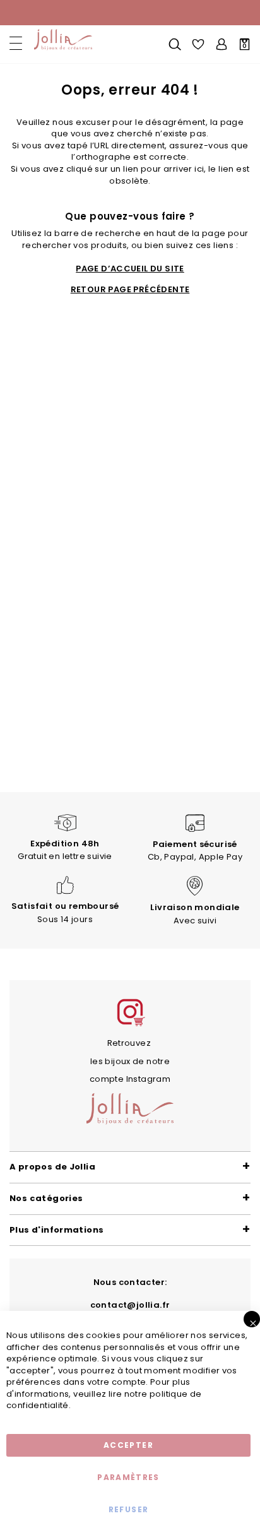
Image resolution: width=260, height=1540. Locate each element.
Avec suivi (194, 914)
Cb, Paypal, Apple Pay (195, 850)
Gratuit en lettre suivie (65, 850)
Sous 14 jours (65, 912)
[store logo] (61, 39)
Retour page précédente (130, 289)
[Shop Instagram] (130, 1025)
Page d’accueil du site (130, 269)
